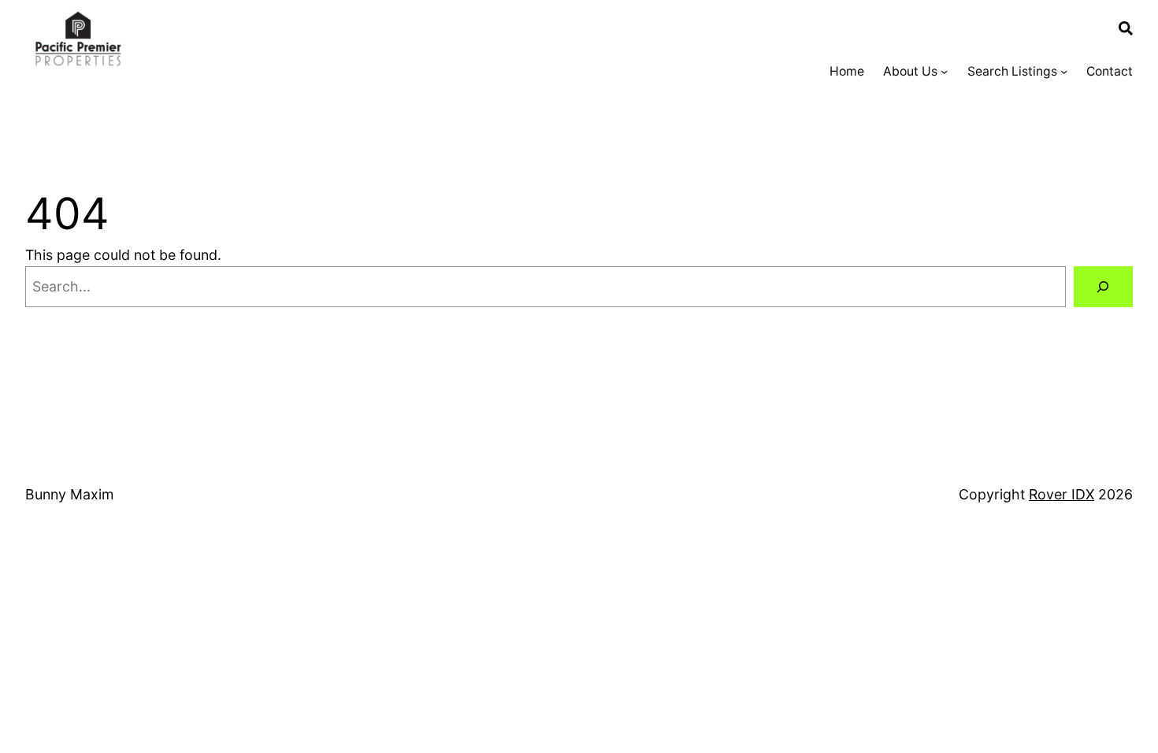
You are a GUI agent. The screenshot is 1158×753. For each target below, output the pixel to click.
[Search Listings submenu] (1063, 71)
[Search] (1103, 286)
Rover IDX (1061, 494)
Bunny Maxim (69, 494)
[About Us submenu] (944, 71)
